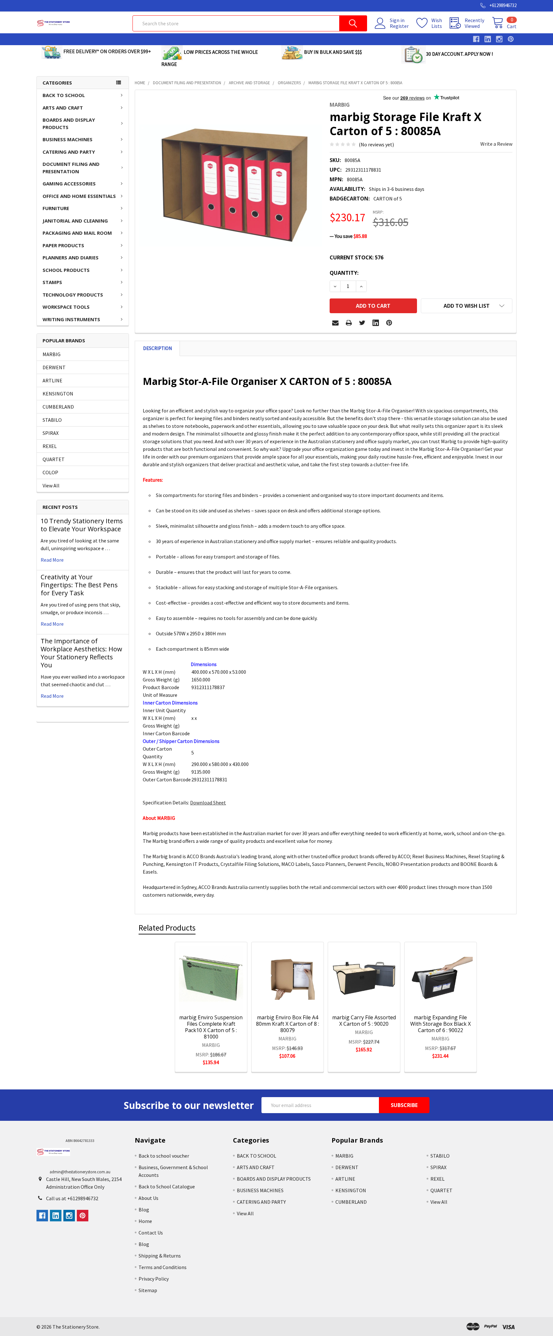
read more (52, 560)
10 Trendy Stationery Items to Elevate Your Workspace (82, 525)
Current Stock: (356, 257)
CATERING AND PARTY (69, 152)
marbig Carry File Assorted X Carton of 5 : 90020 (364, 1020)
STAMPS (52, 282)
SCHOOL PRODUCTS (66, 270)
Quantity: (344, 272)
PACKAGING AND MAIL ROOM (77, 233)
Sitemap (148, 1290)
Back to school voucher (164, 1156)
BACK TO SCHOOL (64, 95)
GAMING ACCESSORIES (69, 183)
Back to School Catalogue (167, 1186)
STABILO (52, 420)
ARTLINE (52, 380)
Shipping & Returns (160, 1255)
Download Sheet (208, 802)
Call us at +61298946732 (72, 1198)
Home (145, 1221)
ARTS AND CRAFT (63, 107)
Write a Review (496, 144)
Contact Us (151, 1232)
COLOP (50, 472)
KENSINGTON (58, 393)
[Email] (335, 323)
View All (51, 485)
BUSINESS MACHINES (67, 139)
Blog (144, 1209)
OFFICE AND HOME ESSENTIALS (79, 196)
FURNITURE (56, 208)
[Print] (349, 323)
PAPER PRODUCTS (63, 245)
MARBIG (51, 354)
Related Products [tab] (167, 928)
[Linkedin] (375, 323)
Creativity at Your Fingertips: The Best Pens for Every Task (79, 585)
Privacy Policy (154, 1278)
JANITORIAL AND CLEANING (75, 220)
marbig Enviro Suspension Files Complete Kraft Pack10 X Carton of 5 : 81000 (211, 1027)
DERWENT (54, 367)
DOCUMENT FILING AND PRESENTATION (71, 168)
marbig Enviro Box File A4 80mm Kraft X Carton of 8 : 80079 (287, 1024)
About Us (148, 1198)
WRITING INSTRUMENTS (71, 319)
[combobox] (249, 23)
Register (399, 26)
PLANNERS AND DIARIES (71, 257)
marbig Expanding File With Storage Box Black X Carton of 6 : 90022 (440, 1024)
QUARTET (54, 459)
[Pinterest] (389, 323)
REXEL (50, 446)
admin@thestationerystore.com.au (80, 1172)
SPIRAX (51, 433)
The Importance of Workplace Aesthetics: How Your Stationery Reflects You (81, 653)
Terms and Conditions (163, 1267)
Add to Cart (219, 1002)
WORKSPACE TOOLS (66, 307)
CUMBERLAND (58, 406)
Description (157, 348)
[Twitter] (362, 323)
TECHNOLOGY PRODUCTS (73, 294)
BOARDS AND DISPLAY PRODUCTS (69, 123)
